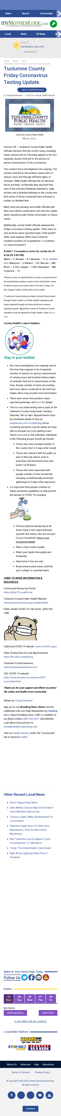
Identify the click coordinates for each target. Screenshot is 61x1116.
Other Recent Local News (24, 794)
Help (36, 1064)
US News (41, 34)
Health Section (21, 733)
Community (46, 13)
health (24, 737)
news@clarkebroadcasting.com (20, 726)
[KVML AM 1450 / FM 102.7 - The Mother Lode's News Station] (31, 1039)
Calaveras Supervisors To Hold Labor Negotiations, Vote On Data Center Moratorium (29, 829)
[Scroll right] (58, 13)
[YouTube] (30, 1095)
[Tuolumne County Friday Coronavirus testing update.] (29, 130)
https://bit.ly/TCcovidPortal (18, 592)
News (8, 13)
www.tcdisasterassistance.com (20, 667)
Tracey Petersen (24, 700)
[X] (11, 1095)
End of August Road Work (23, 802)
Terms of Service (20, 1072)
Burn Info (39, 46)
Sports (25, 13)
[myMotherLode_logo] (24, 23)
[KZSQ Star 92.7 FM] (16, 1047)
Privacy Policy (42, 1072)
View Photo (30, 138)
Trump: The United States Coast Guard (30, 848)
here (38, 402)
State (23, 34)
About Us (12, 1064)
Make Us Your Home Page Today (23, 971)
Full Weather (27, 46)
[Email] (40, 1095)
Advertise (25, 1064)
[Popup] (53, 24)
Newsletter (48, 1064)
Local (8, 34)
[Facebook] (21, 1095)
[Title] (49, 1095)
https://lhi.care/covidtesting (18, 656)
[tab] (9, 998)
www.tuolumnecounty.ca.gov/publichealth (26, 602)
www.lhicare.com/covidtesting (26, 423)
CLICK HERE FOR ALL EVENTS (30, 1021)
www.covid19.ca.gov (46, 646)
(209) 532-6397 (31, 718)
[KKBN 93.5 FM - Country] (39, 1047)
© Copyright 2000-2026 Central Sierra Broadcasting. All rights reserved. (31, 1083)
